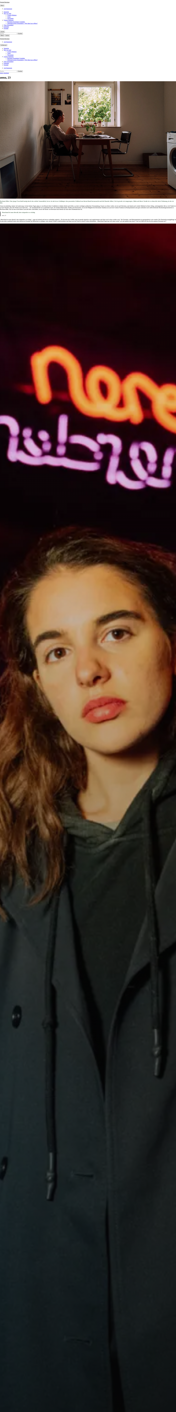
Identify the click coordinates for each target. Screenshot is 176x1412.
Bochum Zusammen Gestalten (16, 22)
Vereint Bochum (4, 2)
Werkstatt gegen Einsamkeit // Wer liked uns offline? (22, 23)
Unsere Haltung (11, 15)
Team (9, 17)
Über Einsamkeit (8, 25)
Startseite (6, 12)
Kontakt (6, 28)
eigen (1, 73)
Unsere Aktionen (8, 20)
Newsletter (10, 18)
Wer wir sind (7, 13)
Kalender (6, 27)
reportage (6, 73)
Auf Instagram (8, 9)
